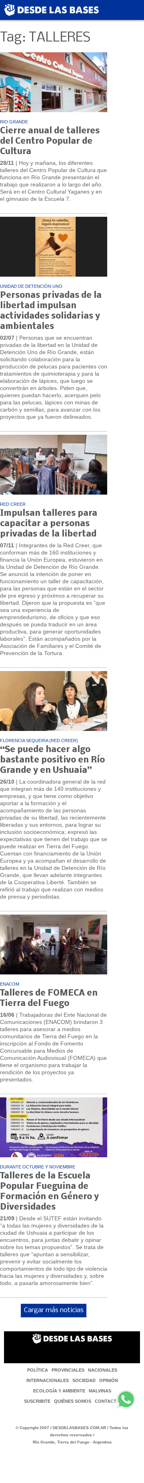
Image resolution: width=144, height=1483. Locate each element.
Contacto (107, 1401)
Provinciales (68, 1370)
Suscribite (37, 1401)
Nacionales (102, 1370)
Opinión (108, 1380)
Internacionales (47, 1380)
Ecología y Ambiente (59, 1390)
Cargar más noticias (54, 1310)
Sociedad (84, 1380)
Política (37, 1370)
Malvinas (100, 1390)
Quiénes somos (72, 1401)
